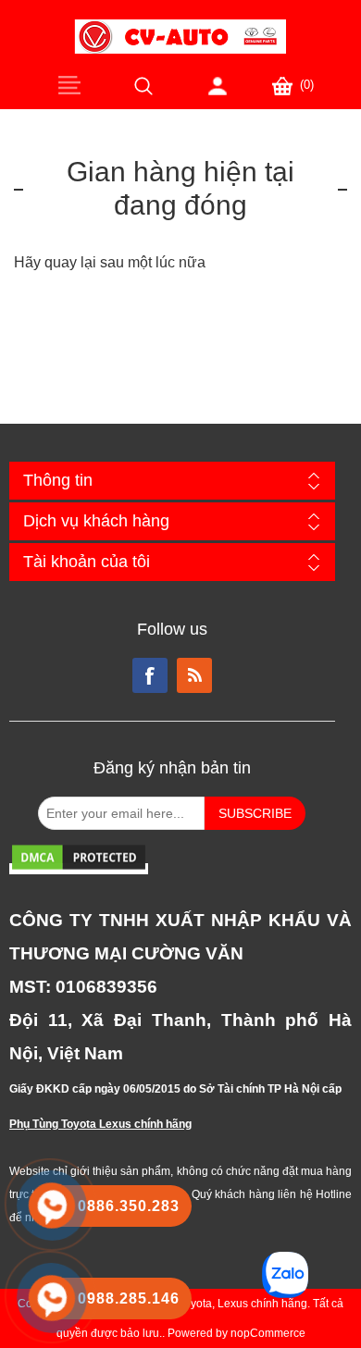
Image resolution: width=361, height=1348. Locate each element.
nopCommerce (267, 1333)
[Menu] (69, 84)
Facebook (150, 675)
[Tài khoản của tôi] (217, 86)
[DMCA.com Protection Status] (78, 868)
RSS (194, 675)
